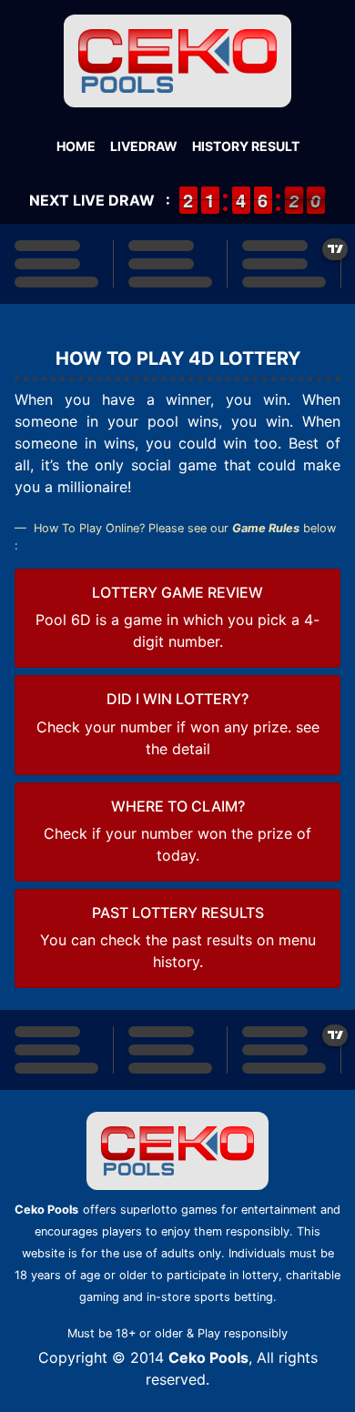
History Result (245, 146)
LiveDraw (144, 146)
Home (76, 146)
